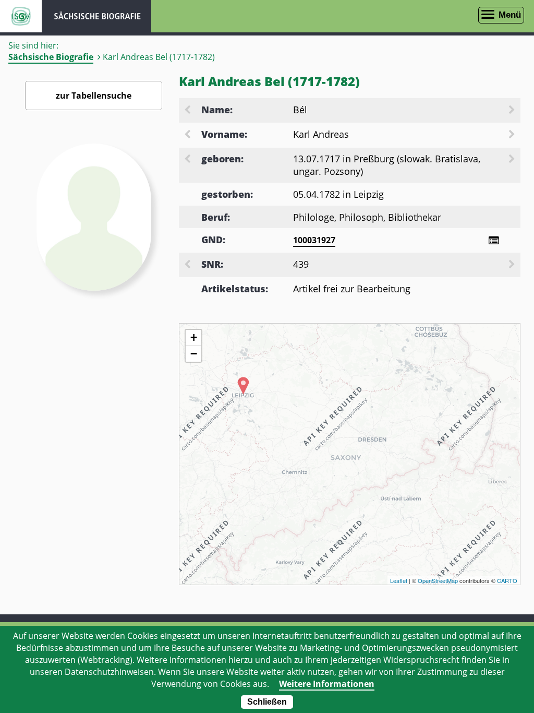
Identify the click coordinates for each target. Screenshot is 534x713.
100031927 (314, 240)
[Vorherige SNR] (188, 265)
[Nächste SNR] (512, 265)
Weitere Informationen (326, 684)
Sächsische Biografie (50, 57)
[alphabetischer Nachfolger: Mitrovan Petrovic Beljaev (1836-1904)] (512, 110)
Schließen (267, 701)
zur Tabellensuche (93, 95)
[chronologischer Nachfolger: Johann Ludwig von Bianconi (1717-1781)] (512, 159)
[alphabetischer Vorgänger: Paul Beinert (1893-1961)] (188, 110)
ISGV (21, 16)
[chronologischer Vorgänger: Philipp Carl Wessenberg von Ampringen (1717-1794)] (188, 159)
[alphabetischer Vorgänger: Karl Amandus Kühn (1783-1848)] (188, 135)
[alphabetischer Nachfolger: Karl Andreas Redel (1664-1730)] (512, 135)
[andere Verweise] (494, 240)
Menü (510, 15)
